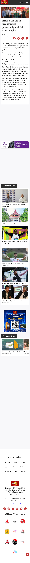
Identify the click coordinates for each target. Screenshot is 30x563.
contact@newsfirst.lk (15, 504)
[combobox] (22, 2)
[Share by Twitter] (18, 39)
